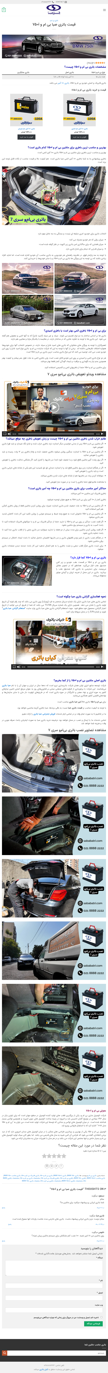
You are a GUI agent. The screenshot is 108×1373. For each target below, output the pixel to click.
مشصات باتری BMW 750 (31, 1181)
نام (101, 1280)
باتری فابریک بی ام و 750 (30, 1175)
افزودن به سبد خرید (79, 137)
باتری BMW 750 (73, 1175)
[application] (54, 407)
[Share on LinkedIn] (47, 1166)
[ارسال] (4, 1353)
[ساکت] (9, 434)
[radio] (63, 1156)
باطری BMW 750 (80, 1178)
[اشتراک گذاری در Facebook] (61, 1166)
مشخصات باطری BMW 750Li (72, 1181)
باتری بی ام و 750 (46, 1175)
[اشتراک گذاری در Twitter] (56, 1166)
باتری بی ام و (54, 20)
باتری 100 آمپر (63, 83)
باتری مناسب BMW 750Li (96, 1178)
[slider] (56, 434)
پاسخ (3, 1208)
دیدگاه (99, 1257)
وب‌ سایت (99, 1305)
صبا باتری (6, 685)
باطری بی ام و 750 (66, 1178)
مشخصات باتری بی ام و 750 (30, 1178)
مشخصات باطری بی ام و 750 (50, 1181)
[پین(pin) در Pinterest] (51, 1166)
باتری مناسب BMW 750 (12, 1175)
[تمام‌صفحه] (5, 434)
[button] (104, 10)
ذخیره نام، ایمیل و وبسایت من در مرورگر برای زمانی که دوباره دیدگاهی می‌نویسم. (66, 1317)
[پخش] (102, 434)
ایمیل (100, 1292)
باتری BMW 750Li (59, 1175)
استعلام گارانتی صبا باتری (14, 608)
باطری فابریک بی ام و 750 (50, 1178)
